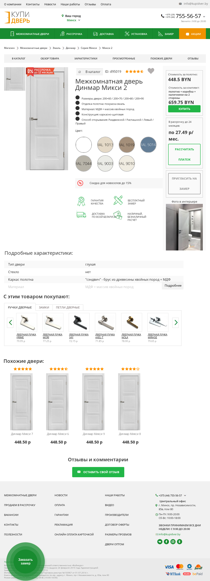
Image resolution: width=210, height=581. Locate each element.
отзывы (193, 58)
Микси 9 (94, 434)
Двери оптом (114, 544)
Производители (117, 515)
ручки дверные (20, 307)
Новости (50, 4)
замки (44, 307)
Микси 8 (130, 434)
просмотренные (124, 58)
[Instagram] (171, 541)
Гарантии (61, 515)
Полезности (13, 534)
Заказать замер (25, 561)
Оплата (106, 4)
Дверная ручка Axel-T (105, 336)
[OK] (177, 541)
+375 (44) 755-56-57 (171, 495)
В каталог (18, 58)
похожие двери (161, 58)
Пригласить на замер (184, 184)
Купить (184, 109)
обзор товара (50, 58)
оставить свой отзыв (101, 472)
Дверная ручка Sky (79, 336)
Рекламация (64, 524)
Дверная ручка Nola (131, 336)
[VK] (158, 541)
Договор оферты (117, 524)
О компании (12, 4)
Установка (139, 34)
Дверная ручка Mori (52, 336)
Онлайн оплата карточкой (74, 534)
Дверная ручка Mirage (157, 336)
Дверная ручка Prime (26, 336)
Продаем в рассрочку (19, 505)
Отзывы (90, 4)
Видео (109, 505)
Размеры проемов (118, 534)
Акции (196, 34)
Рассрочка (74, 34)
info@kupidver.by (194, 4)
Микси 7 (22, 434)
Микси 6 (58, 434)
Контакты (33, 4)
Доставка (106, 34)
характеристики (85, 58)
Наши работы (70, 4)
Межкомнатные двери (32, 34)
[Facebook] (164, 541)
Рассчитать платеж (184, 154)
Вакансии (11, 515)
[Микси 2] (16, 79)
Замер (169, 34)
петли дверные (68, 307)
